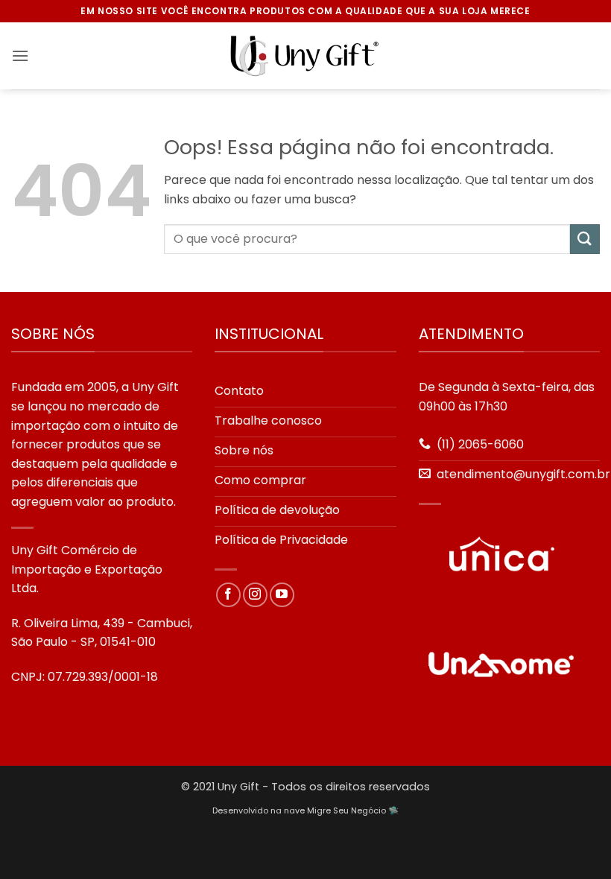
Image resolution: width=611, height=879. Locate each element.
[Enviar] (585, 238)
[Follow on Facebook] (228, 595)
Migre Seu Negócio (346, 810)
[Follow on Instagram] (255, 595)
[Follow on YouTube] (282, 595)
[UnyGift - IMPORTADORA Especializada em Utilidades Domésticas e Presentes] (305, 56)
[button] (20, 55)
